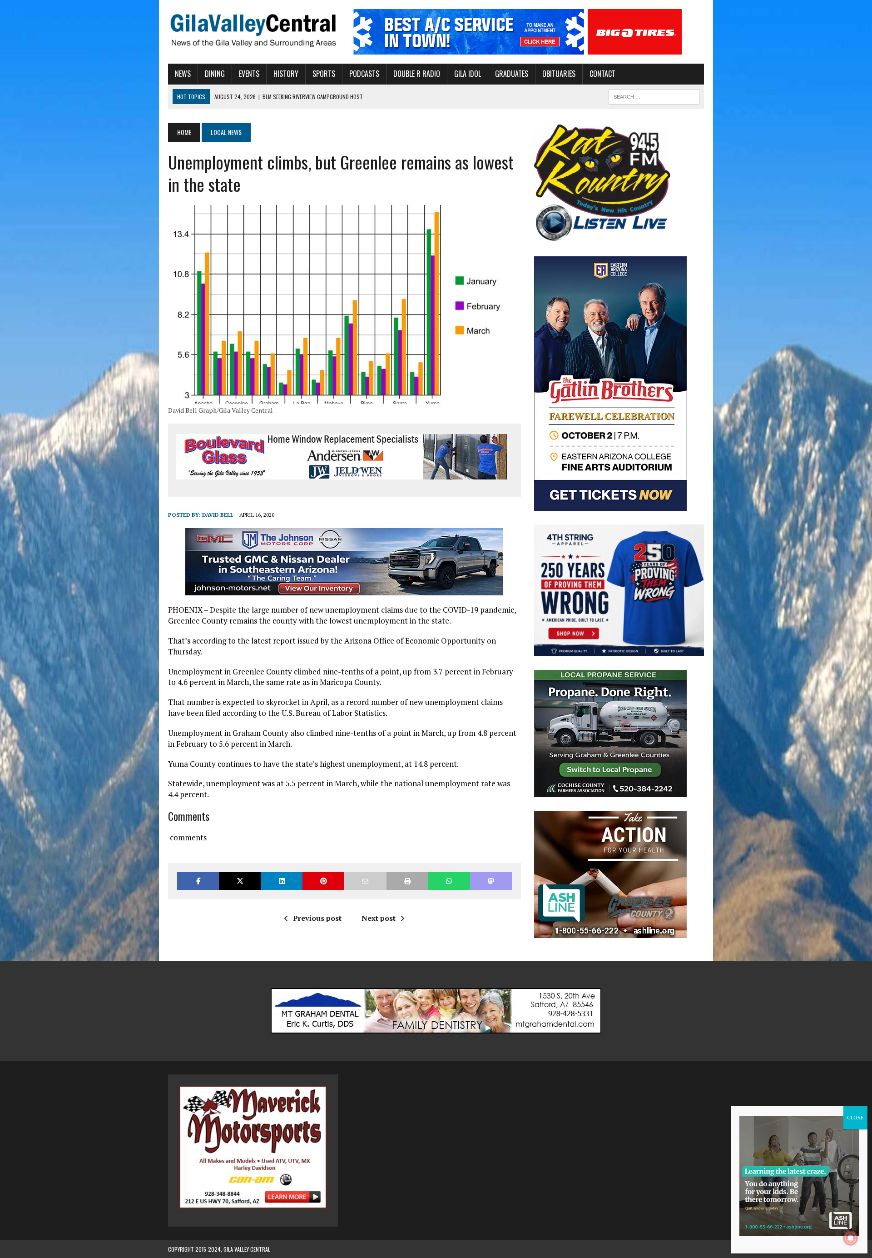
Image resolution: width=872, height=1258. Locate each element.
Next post (379, 918)
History (285, 73)
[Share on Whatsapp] (449, 881)
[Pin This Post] (323, 881)
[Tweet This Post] (240, 881)
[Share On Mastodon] (491, 881)
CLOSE (855, 1117)
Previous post (317, 918)
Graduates (511, 73)
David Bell (217, 514)
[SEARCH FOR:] (654, 95)
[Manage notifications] (850, 1238)
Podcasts (364, 73)
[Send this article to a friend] (365, 881)
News (183, 73)
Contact (602, 73)
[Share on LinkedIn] (281, 881)
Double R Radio (416, 73)
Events (249, 73)
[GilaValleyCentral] (253, 30)
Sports (323, 73)
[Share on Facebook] (198, 881)
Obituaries (558, 73)
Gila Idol (467, 73)
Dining (215, 73)
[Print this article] (407, 881)
